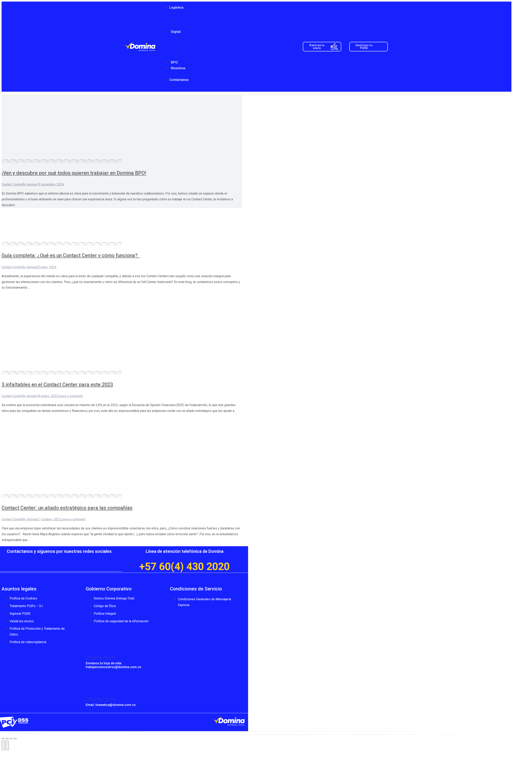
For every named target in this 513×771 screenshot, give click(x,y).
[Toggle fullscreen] (11, 738)
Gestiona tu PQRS (364, 47)
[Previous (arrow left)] (3, 745)
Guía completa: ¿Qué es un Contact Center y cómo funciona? (71, 255)
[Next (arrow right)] (7, 745)
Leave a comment (70, 396)
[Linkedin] (83, 559)
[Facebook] (35, 559)
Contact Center (12, 184)
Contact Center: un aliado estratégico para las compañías (67, 508)
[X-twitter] (47, 559)
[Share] (7, 738)
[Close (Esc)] (3, 738)
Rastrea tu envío (317, 47)
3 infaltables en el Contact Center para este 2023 (57, 385)
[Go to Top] (256, 733)
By (29, 184)
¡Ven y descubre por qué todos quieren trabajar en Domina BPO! (74, 173)
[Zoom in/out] (15, 738)
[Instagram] (71, 559)
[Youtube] (59, 559)
